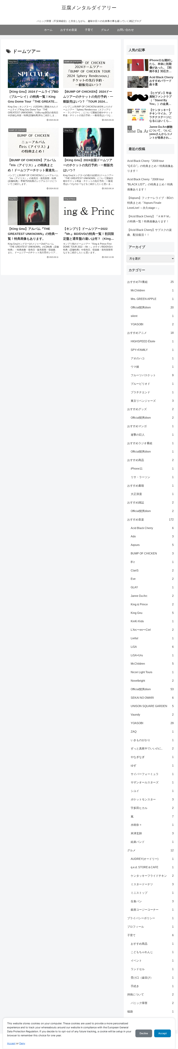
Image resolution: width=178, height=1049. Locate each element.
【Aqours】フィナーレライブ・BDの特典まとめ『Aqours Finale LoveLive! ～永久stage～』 (150, 202)
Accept (11, 1043)
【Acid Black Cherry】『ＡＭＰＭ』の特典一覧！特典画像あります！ (149, 219)
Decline (144, 1033)
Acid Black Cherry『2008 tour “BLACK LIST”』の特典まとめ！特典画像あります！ (150, 184)
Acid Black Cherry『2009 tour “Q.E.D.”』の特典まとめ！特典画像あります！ (150, 165)
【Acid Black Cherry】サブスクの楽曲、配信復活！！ (149, 232)
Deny (22, 1043)
